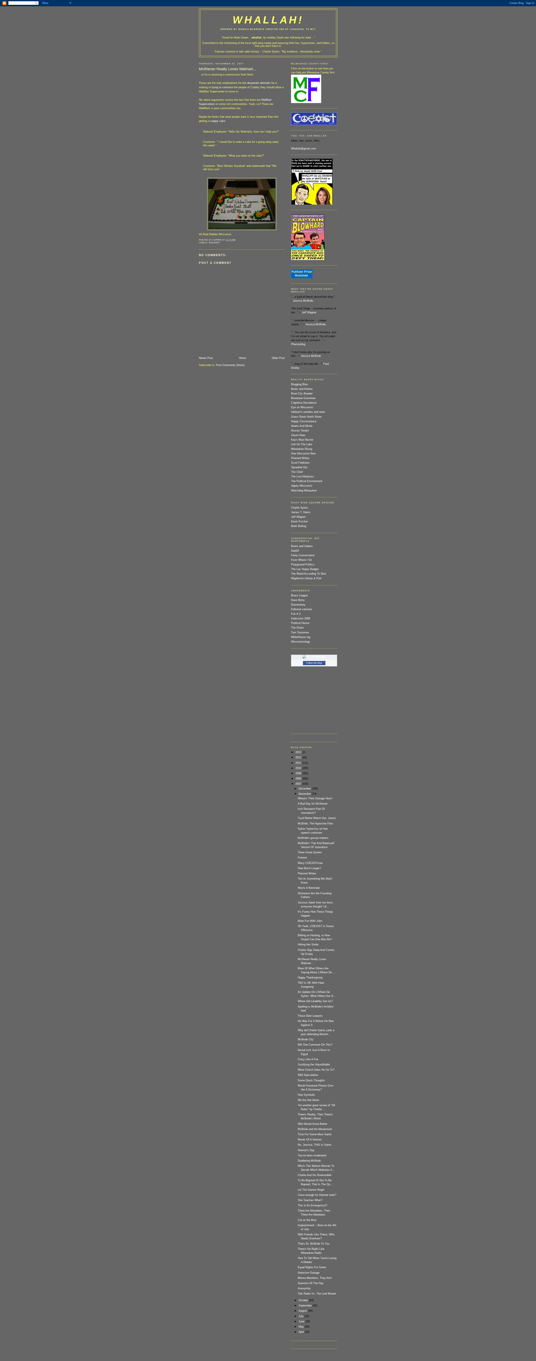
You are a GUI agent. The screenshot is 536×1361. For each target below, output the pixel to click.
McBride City (305, 1039)
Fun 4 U (296, 613)
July (301, 1316)
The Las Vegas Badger (305, 569)
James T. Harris (300, 512)
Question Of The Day (310, 1283)
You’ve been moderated (312, 1155)
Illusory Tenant (300, 430)
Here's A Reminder (309, 887)
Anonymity (304, 1288)
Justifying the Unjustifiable (314, 1064)
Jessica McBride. (303, 300)
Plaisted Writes (300, 458)
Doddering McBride (309, 1160)
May (302, 1326)
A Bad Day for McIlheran (312, 803)
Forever (302, 857)
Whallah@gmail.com (303, 148)
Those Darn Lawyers (310, 1015)
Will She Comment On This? (315, 1044)
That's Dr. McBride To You (313, 1243)
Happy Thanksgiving (310, 977)
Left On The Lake (301, 444)
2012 (298, 757)
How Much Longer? (309, 868)
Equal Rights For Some (312, 1267)
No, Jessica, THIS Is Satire (314, 1144)
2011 (298, 762)
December (305, 788)
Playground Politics (302, 564)
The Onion (297, 627)
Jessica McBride (311, 356)
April (302, 1331)
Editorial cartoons (301, 609)
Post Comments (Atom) (230, 365)
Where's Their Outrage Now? (315, 798)
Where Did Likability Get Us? (315, 1001)
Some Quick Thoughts (311, 1080)
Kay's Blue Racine (302, 439)
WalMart (214, 242)
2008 (298, 778)
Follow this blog (314, 663)
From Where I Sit (301, 560)
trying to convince (222, 87)
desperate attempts (259, 83)
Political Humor (300, 623)
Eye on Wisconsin (302, 407)
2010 (298, 768)
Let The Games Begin (311, 1189)
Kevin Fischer (299, 521)
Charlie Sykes (271, 51)
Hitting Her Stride (308, 944)
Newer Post (206, 358)
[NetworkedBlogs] (314, 657)
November (305, 793)
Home (242, 358)
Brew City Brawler (302, 393)
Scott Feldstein (300, 462)
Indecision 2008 (300, 618)
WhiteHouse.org (300, 637)
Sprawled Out (299, 467)
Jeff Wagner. (309, 312)
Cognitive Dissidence (304, 402)
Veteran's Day (306, 1150)
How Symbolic (306, 1094)
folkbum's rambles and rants (308, 412)
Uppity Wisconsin (301, 485)
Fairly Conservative (302, 555)
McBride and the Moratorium (315, 1129)
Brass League (299, 595)
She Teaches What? (310, 1200)
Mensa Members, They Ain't (315, 1278)
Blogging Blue (299, 384)
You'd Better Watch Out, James (317, 818)
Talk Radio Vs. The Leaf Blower (317, 1293)
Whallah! (268, 20)
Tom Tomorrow (300, 632)
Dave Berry (298, 600)
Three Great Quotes (310, 852)
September (306, 1305)
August (303, 1310)
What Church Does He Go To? (316, 1069)
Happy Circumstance (303, 421)
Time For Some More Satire (314, 1134)
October (304, 1300)
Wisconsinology (300, 641)
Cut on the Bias (307, 1220)
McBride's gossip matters (313, 838)
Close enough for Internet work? (317, 1195)
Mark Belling (298, 526)
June (302, 1321)
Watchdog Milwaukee (304, 490)
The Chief (297, 472)
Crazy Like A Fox (308, 1059)
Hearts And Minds (302, 426)
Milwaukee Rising (301, 449)
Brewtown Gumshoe (303, 398)
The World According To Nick (308, 573)
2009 (298, 773)
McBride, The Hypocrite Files (315, 823)
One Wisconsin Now (303, 453)
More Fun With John (310, 921)
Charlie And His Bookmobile (314, 1175)
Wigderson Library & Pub (306, 578)
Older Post (278, 358)
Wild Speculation (308, 1075)
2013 (298, 752)
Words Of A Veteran (310, 1139)
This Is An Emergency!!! (312, 1205)
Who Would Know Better (312, 1123)
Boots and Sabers (302, 546)
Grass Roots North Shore (306, 416)
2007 (298, 783)
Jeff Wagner (298, 516)
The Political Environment (306, 481)
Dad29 (295, 550)
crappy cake (217, 121)
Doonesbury (298, 604)
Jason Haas (298, 435)
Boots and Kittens (302, 389)
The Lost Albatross (302, 476)
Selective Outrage (309, 1272)
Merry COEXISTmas (310, 863)
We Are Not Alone (308, 1100)
